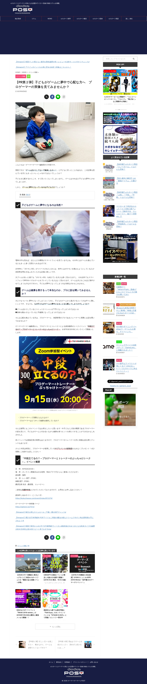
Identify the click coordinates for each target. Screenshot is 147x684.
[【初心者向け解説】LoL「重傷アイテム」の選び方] (108, 187)
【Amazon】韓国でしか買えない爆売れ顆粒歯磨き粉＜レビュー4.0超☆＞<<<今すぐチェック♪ (52, 62)
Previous (105, 87)
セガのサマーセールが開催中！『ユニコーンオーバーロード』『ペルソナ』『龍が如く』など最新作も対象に (120, 99)
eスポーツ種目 (82, 19)
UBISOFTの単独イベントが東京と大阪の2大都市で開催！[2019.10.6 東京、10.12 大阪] (55, 577)
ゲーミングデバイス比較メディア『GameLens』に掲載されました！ (126, 347)
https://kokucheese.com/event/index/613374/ (33, 498)
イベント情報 (22, 546)
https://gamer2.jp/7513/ (24, 507)
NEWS (50, 19)
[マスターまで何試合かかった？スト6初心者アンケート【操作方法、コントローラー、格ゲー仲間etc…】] (108, 215)
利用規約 (67, 662)
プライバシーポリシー (80, 662)
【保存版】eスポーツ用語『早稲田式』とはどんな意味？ (126, 224)
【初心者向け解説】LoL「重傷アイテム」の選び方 (126, 180)
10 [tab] (126, 110)
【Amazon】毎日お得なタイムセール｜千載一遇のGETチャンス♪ (40, 512)
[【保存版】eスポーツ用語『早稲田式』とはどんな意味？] (108, 230)
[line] (58, 97)
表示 (28, 195)
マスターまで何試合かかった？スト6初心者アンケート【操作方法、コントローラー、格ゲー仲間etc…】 (126, 211)
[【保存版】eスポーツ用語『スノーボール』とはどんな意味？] (108, 173)
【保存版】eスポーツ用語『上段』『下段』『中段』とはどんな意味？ (126, 194)
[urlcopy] (63, 97)
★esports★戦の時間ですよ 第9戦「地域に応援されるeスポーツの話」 (126, 310)
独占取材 (18, 19)
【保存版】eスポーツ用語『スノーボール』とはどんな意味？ (126, 166)
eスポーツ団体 (98, 19)
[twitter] (46, 97)
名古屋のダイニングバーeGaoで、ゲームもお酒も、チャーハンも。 (126, 329)
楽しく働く (129, 19)
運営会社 (59, 662)
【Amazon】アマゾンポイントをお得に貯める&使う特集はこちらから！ (43, 67)
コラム (34, 19)
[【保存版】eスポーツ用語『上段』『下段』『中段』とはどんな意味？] (108, 201)
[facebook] (52, 97)
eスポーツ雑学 (66, 19)
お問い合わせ (94, 662)
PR (28, 546)
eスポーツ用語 (114, 19)
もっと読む (56, 627)
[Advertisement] (73, 38)
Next (135, 87)
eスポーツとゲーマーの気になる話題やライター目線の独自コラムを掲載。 (73, 666)
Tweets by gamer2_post (120, 386)
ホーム (51, 662)
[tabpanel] (120, 88)
